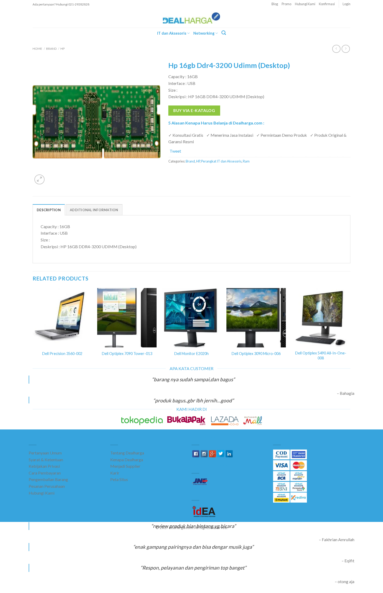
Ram (246, 161)
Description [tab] (49, 210)
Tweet (175, 150)
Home (37, 49)
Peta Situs (119, 479)
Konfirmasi (327, 4)
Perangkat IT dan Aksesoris (221, 161)
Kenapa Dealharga (126, 459)
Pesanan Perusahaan (47, 486)
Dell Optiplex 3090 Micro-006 (256, 353)
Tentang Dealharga (127, 452)
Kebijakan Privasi (44, 466)
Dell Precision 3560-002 (62, 353)
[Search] (223, 33)
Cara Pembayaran (45, 472)
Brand (51, 49)
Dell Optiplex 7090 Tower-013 (127, 353)
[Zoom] (39, 179)
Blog (274, 4)
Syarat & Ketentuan (46, 459)
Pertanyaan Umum (45, 452)
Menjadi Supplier (125, 466)
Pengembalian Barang (48, 479)
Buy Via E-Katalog (194, 110)
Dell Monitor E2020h (191, 353)
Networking (203, 33)
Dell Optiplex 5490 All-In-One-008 (320, 355)
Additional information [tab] (94, 210)
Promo (286, 4)
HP (62, 49)
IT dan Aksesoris (171, 33)
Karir (114, 472)
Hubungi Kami (305, 4)
